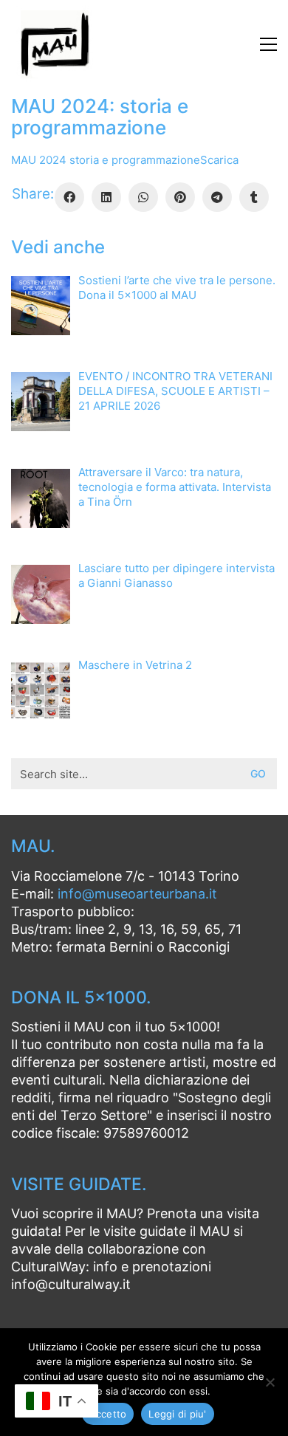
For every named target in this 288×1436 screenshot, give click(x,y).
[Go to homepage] (55, 44)
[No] (269, 1382)
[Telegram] (217, 197)
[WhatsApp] (143, 197)
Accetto (108, 1414)
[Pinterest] (180, 197)
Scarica (219, 160)
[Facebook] (69, 197)
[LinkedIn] (106, 197)
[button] (268, 44)
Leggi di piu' (177, 1414)
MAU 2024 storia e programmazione (105, 160)
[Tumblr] (254, 197)
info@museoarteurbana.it (137, 893)
